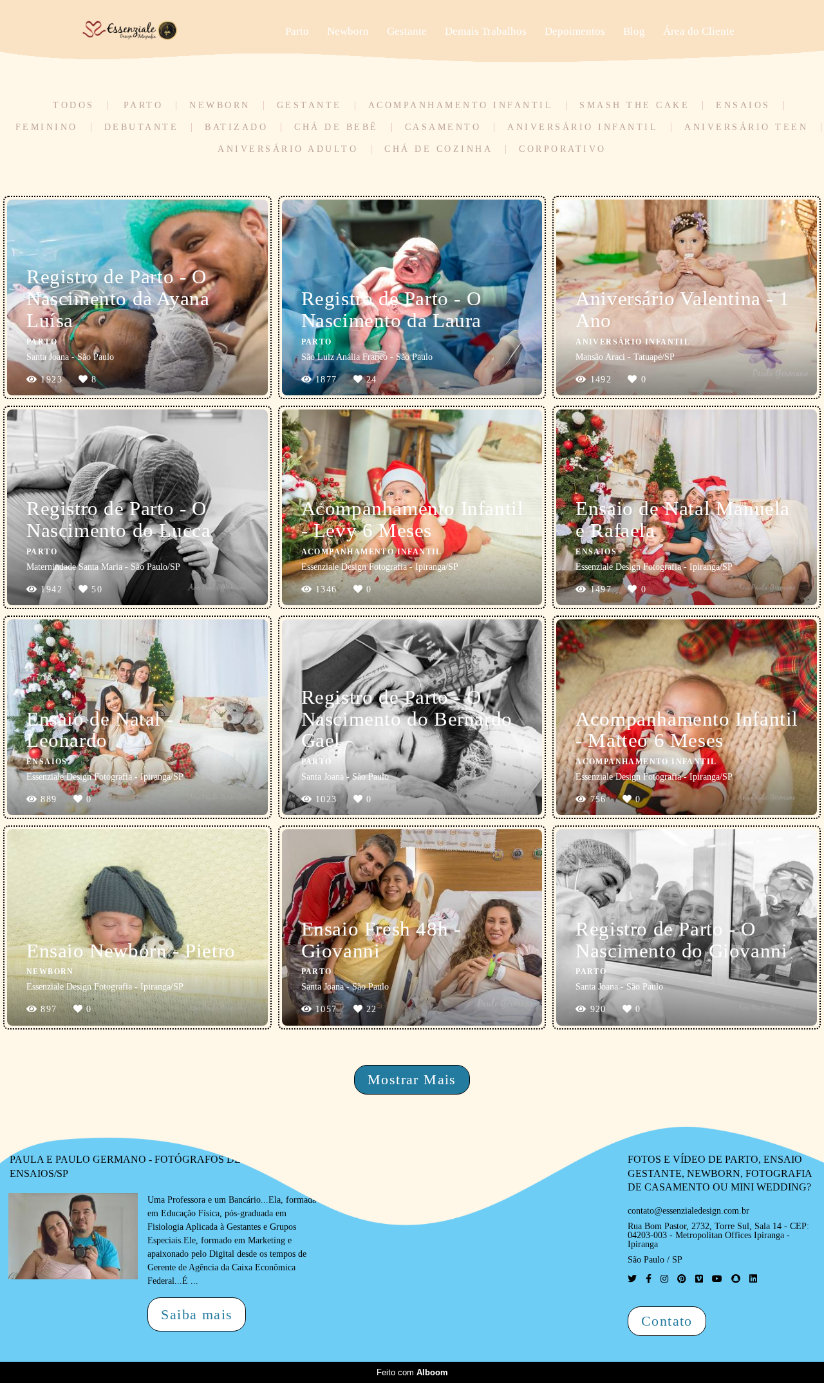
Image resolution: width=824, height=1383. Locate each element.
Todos (74, 105)
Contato (667, 1321)
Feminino (46, 127)
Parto (297, 31)
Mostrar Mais (412, 1079)
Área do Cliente (699, 31)
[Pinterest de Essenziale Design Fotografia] (681, 1279)
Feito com (412, 1372)
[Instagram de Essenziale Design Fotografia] (664, 1279)
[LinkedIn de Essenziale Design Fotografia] (753, 1279)
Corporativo (562, 149)
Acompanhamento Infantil (461, 105)
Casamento (443, 127)
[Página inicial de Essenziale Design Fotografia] (169, 31)
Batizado (236, 127)
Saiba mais (196, 1314)
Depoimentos (575, 31)
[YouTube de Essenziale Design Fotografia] (717, 1279)
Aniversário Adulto (288, 149)
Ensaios (743, 105)
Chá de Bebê (336, 127)
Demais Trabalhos (486, 31)
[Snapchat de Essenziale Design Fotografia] (735, 1279)
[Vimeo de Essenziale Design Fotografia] (699, 1279)
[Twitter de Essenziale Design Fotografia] (632, 1279)
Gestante (407, 31)
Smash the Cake (634, 105)
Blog (634, 31)
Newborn (348, 31)
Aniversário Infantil (582, 127)
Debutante (141, 127)
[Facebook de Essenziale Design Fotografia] (648, 1279)
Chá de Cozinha (438, 149)
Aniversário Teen (746, 127)
